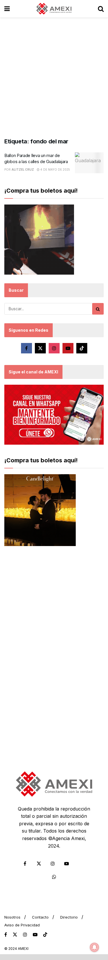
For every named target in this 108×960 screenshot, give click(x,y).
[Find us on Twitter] (40, 348)
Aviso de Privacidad (22, 925)
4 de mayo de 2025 (54, 169)
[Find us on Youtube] (67, 348)
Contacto (40, 917)
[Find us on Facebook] (26, 348)
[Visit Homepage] (53, 8)
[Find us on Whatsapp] (54, 877)
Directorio (69, 917)
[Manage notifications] (94, 947)
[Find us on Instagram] (54, 348)
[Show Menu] (7, 8)
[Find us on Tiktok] (81, 348)
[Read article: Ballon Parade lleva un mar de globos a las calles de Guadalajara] (89, 162)
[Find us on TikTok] (45, 935)
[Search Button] (101, 8)
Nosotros (12, 917)
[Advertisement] (54, 74)
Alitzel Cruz (23, 169)
